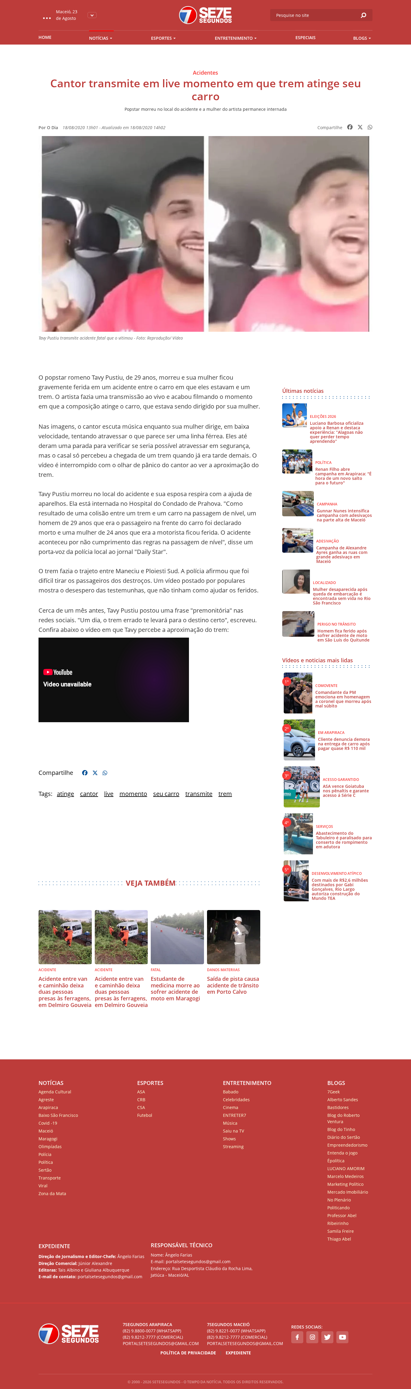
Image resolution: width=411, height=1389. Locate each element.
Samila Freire (340, 1231)
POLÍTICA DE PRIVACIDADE (188, 1353)
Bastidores (338, 1107)
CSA (141, 1107)
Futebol (144, 1115)
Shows (229, 1139)
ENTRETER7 (234, 1115)
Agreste (46, 1099)
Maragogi (48, 1139)
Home (45, 37)
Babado (230, 1092)
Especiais (305, 37)
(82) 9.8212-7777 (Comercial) (153, 1337)
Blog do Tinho (341, 1129)
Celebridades (236, 1099)
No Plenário (339, 1200)
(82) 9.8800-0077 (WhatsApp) (152, 1331)
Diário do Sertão (343, 1137)
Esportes (161, 38)
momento (133, 794)
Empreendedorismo (347, 1145)
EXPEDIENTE (54, 1246)
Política (46, 1162)
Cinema (230, 1107)
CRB (141, 1099)
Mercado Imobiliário (347, 1192)
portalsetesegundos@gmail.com (161, 1343)
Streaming (233, 1146)
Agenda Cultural (55, 1092)
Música (230, 1123)
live (108, 794)
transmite (198, 794)
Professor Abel (342, 1215)
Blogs (360, 38)
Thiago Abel (339, 1239)
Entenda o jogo (342, 1153)
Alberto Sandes (342, 1099)
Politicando (338, 1207)
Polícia (45, 1154)
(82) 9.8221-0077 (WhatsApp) (236, 1331)
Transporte (50, 1178)
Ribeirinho (337, 1223)
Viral (43, 1186)
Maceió (46, 1131)
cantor (89, 794)
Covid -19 (48, 1123)
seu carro (166, 794)
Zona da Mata (52, 1193)
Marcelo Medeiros (345, 1176)
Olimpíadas (50, 1146)
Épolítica (336, 1161)
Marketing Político (345, 1184)
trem (225, 794)
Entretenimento (234, 38)
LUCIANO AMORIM (346, 1168)
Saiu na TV (233, 1131)
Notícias (98, 38)
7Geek (333, 1092)
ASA (141, 1092)
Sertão (45, 1170)
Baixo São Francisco (58, 1115)
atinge (65, 794)
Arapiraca (48, 1107)
